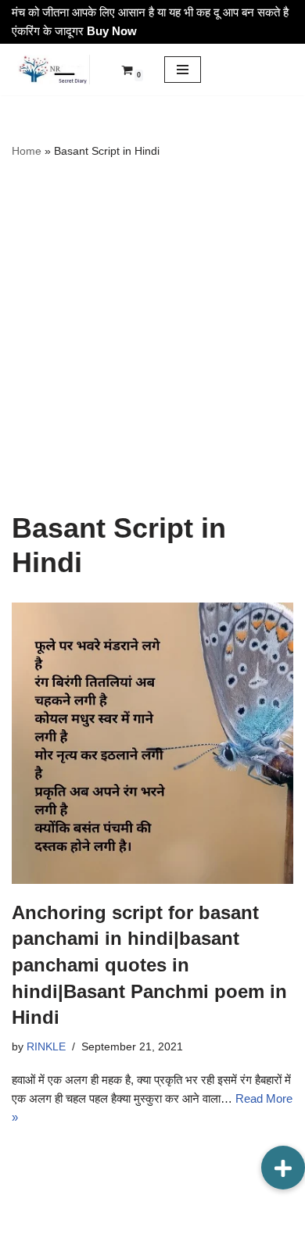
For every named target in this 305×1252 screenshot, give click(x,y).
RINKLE (46, 1047)
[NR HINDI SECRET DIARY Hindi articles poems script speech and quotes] (51, 69)
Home (26, 151)
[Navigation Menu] (182, 69)
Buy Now (112, 31)
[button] (283, 1167)
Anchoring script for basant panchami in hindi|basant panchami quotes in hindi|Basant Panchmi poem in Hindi (149, 965)
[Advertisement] (152, 335)
